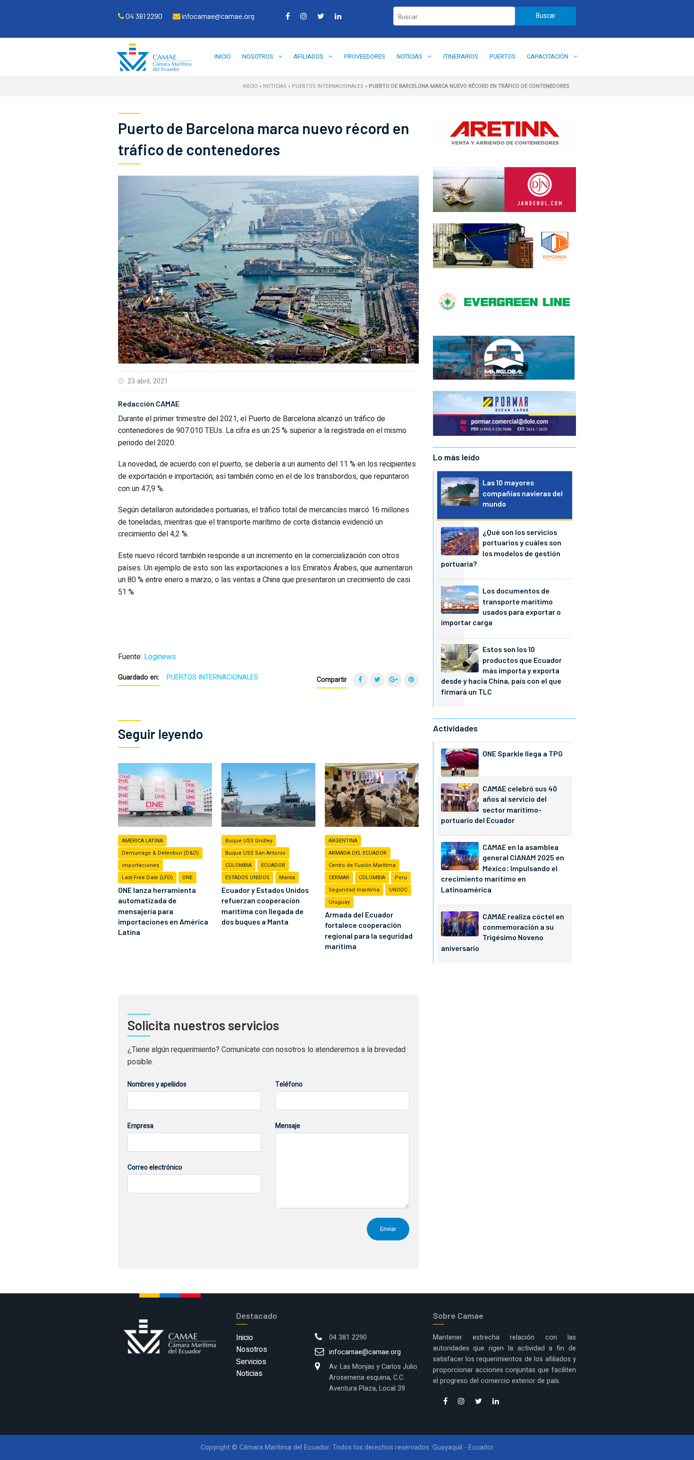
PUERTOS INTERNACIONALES (328, 86)
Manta (287, 878)
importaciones (140, 865)
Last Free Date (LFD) (147, 878)
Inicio (222, 56)
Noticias (410, 56)
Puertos (503, 56)
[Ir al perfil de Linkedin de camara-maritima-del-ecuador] (338, 16)
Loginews (160, 656)
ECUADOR (273, 865)
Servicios (251, 1361)
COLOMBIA (238, 865)
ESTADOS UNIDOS (247, 878)
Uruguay (339, 902)
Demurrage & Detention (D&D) (160, 853)
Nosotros (257, 56)
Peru (401, 878)
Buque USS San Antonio (255, 853)
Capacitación (547, 56)
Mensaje (287, 1126)
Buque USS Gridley (248, 841)
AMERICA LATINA (142, 841)
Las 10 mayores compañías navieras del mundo (522, 493)
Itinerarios (460, 56)
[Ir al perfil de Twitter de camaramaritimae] (320, 16)
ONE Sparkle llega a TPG (522, 753)
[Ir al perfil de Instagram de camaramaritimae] (303, 16)
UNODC (398, 890)
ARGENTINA (343, 841)
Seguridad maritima (354, 890)
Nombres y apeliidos (156, 1084)
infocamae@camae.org (365, 1352)
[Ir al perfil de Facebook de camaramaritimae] (288, 16)
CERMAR (339, 878)
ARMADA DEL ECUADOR (358, 853)
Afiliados (308, 56)
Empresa (140, 1126)
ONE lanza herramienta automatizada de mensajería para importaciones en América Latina (163, 911)
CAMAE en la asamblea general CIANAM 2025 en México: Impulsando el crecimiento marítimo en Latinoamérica (502, 868)
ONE (187, 878)
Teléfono (289, 1084)
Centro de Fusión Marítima (362, 865)
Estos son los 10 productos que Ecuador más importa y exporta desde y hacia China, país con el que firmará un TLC (501, 670)
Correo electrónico (154, 1167)
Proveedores (364, 56)
